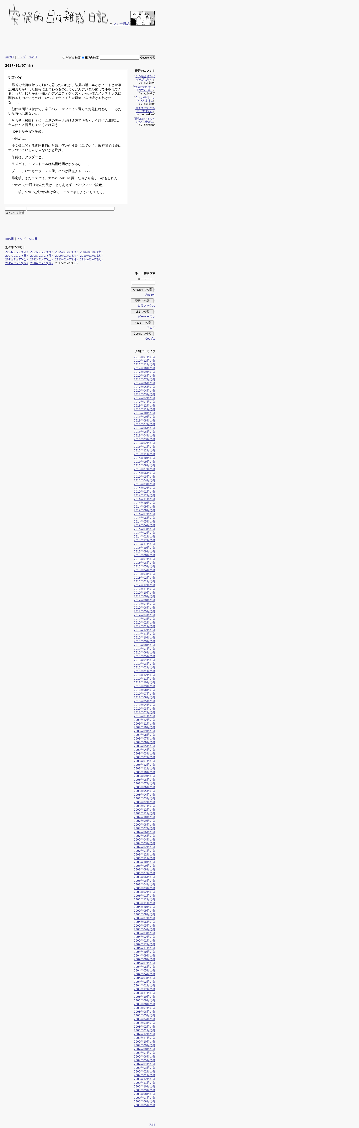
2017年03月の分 (144, 394)
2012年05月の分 (144, 611)
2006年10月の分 (144, 862)
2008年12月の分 (144, 764)
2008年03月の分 (144, 798)
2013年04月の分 (144, 570)
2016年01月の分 (144, 446)
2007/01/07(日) (16, 255)
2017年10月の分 (144, 368)
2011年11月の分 (144, 633)
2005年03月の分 (144, 933)
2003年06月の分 (144, 1011)
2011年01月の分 (144, 671)
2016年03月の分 (144, 439)
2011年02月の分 (144, 667)
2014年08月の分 (144, 510)
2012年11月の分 (144, 589)
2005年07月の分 (144, 918)
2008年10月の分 (144, 772)
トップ (21, 57)
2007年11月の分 (144, 813)
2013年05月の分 (144, 566)
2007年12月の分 (144, 809)
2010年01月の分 (144, 716)
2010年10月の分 (144, 682)
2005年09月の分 (144, 910)
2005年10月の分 (144, 907)
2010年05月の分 (144, 701)
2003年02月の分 (144, 1026)
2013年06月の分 (144, 562)
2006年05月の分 (144, 880)
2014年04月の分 (144, 525)
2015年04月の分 (144, 480)
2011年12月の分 (144, 630)
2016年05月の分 (144, 431)
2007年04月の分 (144, 839)
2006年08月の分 (144, 869)
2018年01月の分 (144, 357)
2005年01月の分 (144, 940)
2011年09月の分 (144, 641)
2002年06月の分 (144, 1056)
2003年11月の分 (144, 993)
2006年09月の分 (144, 865)
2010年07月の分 (144, 693)
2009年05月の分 (144, 746)
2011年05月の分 (144, 656)
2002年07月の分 (144, 1052)
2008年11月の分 (144, 768)
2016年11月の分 (144, 409)
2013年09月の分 (144, 551)
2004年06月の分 (144, 966)
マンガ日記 (121, 24)
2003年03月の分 (144, 1022)
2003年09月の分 (144, 1000)
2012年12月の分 (144, 585)
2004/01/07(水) (41, 252)
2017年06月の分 (144, 383)
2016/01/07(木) (41, 263)
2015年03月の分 (144, 484)
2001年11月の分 (144, 1082)
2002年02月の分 (144, 1071)
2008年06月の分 (144, 787)
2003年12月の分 (144, 989)
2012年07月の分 (144, 603)
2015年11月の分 (144, 454)
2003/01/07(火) (16, 252)
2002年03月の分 (144, 1067)
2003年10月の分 (144, 996)
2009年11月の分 (144, 723)
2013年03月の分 (144, 574)
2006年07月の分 (144, 873)
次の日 (32, 57)
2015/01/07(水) (16, 263)
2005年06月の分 (144, 921)
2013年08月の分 (144, 555)
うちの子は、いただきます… (145, 99)
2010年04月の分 (144, 704)
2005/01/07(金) (66, 252)
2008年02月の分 (144, 802)
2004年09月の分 (144, 955)
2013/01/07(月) (66, 259)
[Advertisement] (79, 40)
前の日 (9, 57)
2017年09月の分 (144, 372)
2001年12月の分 (144, 1079)
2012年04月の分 (144, 615)
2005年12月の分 (144, 899)
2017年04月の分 (144, 390)
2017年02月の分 (144, 398)
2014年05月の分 (144, 521)
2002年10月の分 (144, 1041)
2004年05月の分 (144, 970)
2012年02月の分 (144, 622)
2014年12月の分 (144, 495)
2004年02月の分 (144, 981)
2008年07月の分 (144, 783)
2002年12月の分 (144, 1034)
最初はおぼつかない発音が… (145, 120)
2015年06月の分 (144, 473)
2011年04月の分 (144, 660)
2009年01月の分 (144, 761)
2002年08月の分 (144, 1049)
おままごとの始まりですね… (145, 109)
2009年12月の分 (144, 719)
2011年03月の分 (144, 663)
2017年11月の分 (144, 364)
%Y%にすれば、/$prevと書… (144, 88)
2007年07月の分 (144, 828)
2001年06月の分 (144, 1101)
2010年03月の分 (144, 708)
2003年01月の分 (144, 1030)
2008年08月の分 (144, 779)
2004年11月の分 (144, 948)
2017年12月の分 (144, 360)
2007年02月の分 (144, 847)
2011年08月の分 (144, 645)
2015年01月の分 (144, 491)
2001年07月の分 (144, 1097)
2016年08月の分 (144, 420)
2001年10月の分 (144, 1086)
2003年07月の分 (144, 1008)
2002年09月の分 (144, 1045)
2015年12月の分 (144, 450)
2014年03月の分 (144, 529)
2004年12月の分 (144, 944)
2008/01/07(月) (41, 255)
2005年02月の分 (144, 936)
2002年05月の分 (144, 1060)
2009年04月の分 (144, 749)
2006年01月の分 (144, 895)
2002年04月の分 (144, 1064)
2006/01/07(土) (91, 252)
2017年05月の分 (144, 386)
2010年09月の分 (144, 686)
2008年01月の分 (144, 805)
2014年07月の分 (144, 514)
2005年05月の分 (144, 925)
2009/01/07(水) (66, 255)
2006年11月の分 (144, 858)
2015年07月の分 (144, 469)
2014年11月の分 (144, 499)
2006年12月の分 (144, 854)
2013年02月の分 (144, 577)
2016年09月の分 (144, 416)
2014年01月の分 (144, 536)
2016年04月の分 (144, 435)
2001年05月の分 (144, 1105)
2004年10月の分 (144, 951)
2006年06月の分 (144, 877)
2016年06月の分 (144, 428)
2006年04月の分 (144, 884)
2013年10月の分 (144, 547)
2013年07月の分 (144, 559)
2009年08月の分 (144, 734)
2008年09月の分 (144, 776)
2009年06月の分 (144, 742)
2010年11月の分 (144, 678)
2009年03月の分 (144, 753)
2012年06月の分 (144, 607)
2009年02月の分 (144, 757)
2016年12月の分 (144, 405)
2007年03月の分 (144, 843)
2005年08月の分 (144, 914)
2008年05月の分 (144, 791)
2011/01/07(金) (16, 259)
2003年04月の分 (144, 1019)
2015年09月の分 (144, 461)
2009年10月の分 (144, 727)
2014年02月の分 (144, 532)
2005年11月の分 (144, 903)
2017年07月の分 (144, 379)
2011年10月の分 (144, 637)
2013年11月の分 (144, 544)
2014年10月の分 (144, 502)
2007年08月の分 (144, 824)
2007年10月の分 (144, 817)
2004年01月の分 (144, 985)
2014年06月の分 (144, 517)
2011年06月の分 (144, 652)
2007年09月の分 (144, 820)
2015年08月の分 (144, 465)
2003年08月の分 (144, 1004)
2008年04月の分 (144, 794)
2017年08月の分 (144, 375)
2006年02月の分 (144, 892)
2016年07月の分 (144, 424)
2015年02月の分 (144, 487)
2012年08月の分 (144, 600)
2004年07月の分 (144, 963)
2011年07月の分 (144, 648)
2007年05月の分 (144, 835)
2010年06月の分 (144, 697)
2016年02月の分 (144, 443)
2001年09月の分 (144, 1090)
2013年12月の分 (144, 540)
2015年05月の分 (144, 476)
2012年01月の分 (144, 626)
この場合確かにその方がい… (145, 78)
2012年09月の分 (144, 596)
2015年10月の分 (144, 458)
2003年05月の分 (144, 1015)
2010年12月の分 (144, 675)
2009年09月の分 (144, 731)
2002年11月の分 (144, 1037)
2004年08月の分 (144, 959)
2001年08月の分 (144, 1094)
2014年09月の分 (144, 506)
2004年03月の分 (144, 978)
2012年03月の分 (144, 618)
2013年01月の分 (144, 581)
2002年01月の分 (144, 1075)
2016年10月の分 (144, 413)
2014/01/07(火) (91, 259)
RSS (152, 1124)
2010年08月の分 (144, 690)
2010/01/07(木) (91, 255)
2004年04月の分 (144, 974)
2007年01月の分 (144, 850)
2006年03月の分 (144, 888)
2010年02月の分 (144, 712)
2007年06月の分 (144, 832)
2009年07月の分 (144, 738)
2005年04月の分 (144, 929)
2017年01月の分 (144, 401)
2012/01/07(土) (41, 259)
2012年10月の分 (144, 592)
